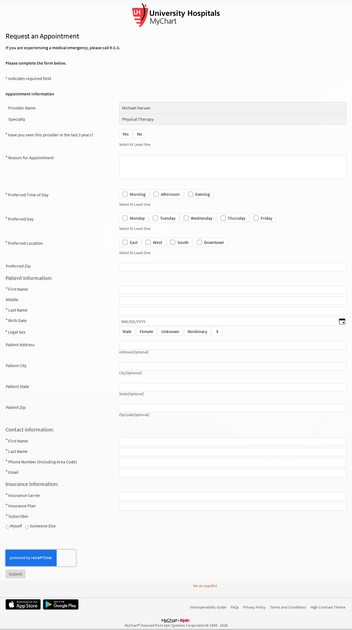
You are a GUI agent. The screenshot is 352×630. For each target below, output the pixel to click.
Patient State (17, 386)
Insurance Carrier (24, 495)
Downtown (214, 242)
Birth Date (17, 320)
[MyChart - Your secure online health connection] (176, 15)
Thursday (236, 218)
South (183, 242)
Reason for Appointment (31, 157)
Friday (266, 218)
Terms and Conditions (288, 607)
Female (146, 331)
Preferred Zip (18, 266)
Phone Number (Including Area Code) (42, 461)
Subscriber (18, 516)
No (139, 134)
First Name (18, 289)
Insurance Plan (22, 505)
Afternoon (170, 194)
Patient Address (20, 344)
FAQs (235, 607)
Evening (202, 194)
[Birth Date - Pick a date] (342, 322)
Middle (12, 299)
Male (127, 331)
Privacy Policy (254, 607)
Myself (15, 526)
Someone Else (42, 526)
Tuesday (167, 218)
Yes (126, 134)
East (134, 242)
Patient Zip (16, 407)
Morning (137, 194)
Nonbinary (197, 331)
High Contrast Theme (327, 607)
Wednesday (201, 218)
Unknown (170, 331)
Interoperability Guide (208, 607)
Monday (137, 218)
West (157, 242)
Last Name (18, 310)
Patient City (16, 365)
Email (13, 472)
